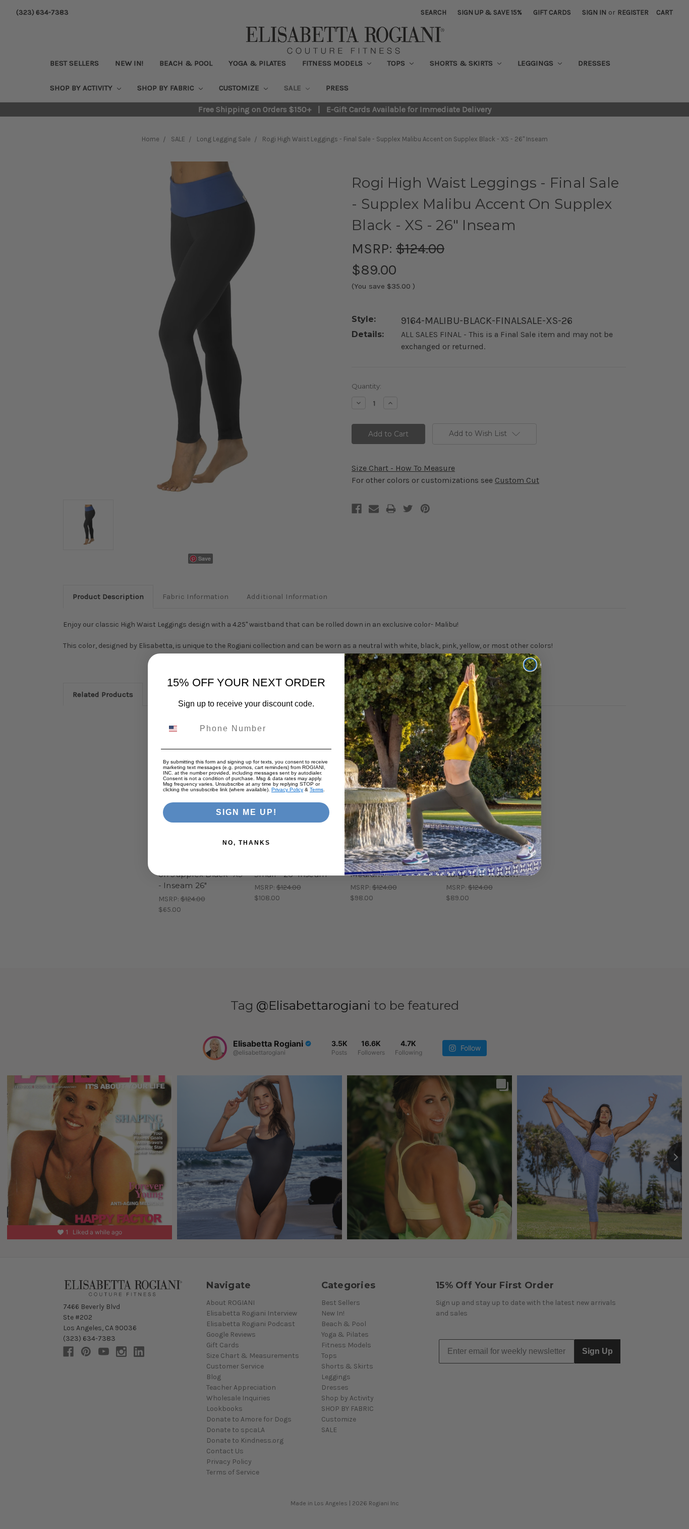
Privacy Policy (287, 789)
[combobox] (179, 728)
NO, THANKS (246, 842)
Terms (316, 789)
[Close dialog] (530, 665)
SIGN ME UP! (246, 812)
